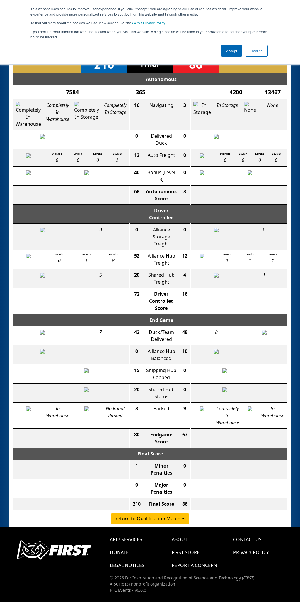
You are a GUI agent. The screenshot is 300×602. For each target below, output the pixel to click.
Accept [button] (231, 50)
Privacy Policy (148, 22)
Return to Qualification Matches (150, 518)
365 (140, 92)
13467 (273, 92)
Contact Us (247, 539)
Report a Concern (194, 565)
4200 (235, 92)
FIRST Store (186, 552)
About (180, 539)
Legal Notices (127, 565)
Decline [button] (256, 50)
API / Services (126, 539)
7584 (72, 92)
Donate (119, 552)
